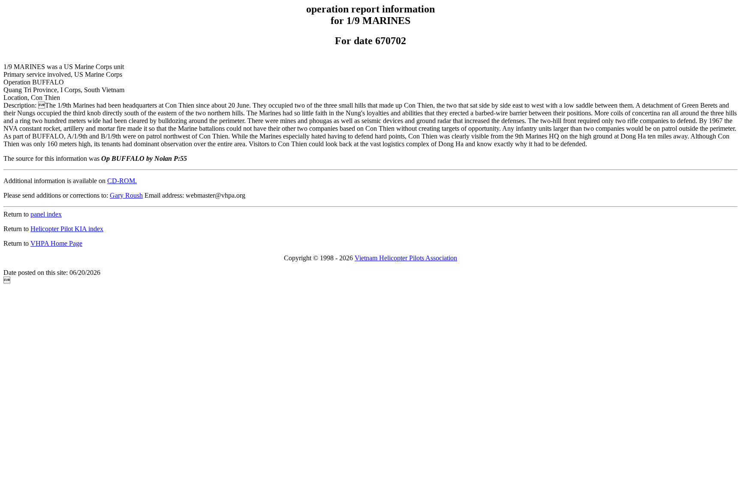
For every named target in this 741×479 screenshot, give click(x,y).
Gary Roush (126, 195)
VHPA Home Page (56, 243)
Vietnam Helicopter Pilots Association (406, 258)
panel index (46, 214)
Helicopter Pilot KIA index (66, 228)
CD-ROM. (122, 180)
